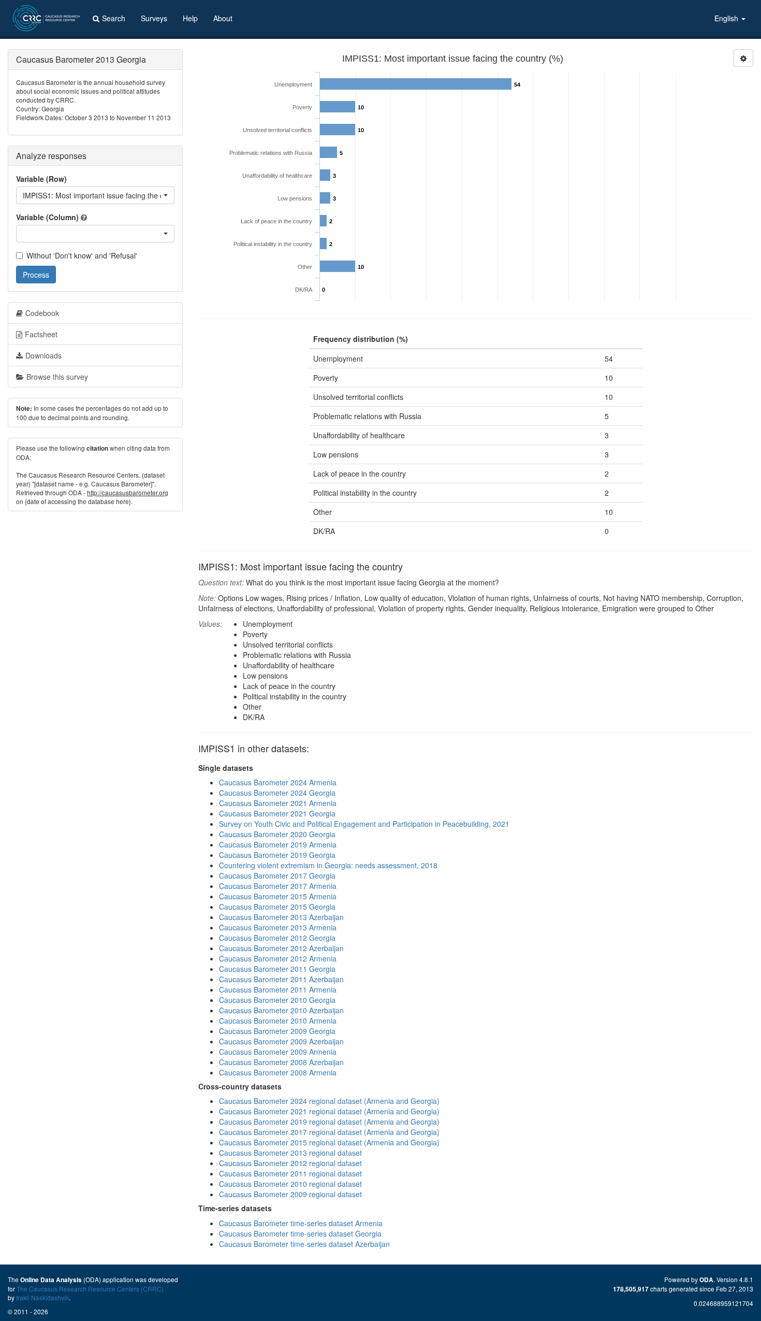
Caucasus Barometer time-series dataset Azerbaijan (304, 1244)
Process (36, 274)
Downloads (43, 355)
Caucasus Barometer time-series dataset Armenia (301, 1223)
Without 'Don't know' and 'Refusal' (81, 255)
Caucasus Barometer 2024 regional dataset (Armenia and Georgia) (329, 1101)
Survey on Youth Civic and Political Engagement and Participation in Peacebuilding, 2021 (364, 824)
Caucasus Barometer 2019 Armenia (277, 844)
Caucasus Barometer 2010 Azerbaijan (281, 1010)
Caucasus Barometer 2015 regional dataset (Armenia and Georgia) (329, 1142)
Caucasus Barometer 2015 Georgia (277, 906)
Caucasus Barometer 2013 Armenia (277, 927)
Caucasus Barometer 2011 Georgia (277, 969)
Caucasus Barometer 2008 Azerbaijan (281, 1062)
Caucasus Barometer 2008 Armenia (277, 1072)
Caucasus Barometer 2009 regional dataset (290, 1194)
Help (190, 18)
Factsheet (41, 334)
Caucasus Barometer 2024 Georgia (277, 792)
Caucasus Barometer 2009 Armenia (277, 1051)
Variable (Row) (41, 179)
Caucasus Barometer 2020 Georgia (277, 834)
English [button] (727, 18)
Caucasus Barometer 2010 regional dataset (290, 1184)
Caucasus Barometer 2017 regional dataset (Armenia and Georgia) (329, 1132)
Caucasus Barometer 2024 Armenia (277, 782)
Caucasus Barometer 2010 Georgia (277, 1000)
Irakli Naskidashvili (42, 1297)
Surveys (154, 18)
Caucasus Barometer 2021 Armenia (277, 803)
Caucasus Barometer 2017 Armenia (277, 886)
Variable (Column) (47, 217)
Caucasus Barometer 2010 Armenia (277, 1020)
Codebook (42, 313)
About (222, 18)
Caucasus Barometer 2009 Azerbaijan (281, 1041)
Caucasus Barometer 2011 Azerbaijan (281, 979)
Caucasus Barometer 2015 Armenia (277, 896)
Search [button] (113, 18)
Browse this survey (57, 376)
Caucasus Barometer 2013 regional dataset (290, 1152)
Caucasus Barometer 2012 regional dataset (290, 1163)
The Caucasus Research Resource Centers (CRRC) (90, 1288)
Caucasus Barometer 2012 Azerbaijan (281, 948)
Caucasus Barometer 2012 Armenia (277, 958)
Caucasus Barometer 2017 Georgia (277, 875)
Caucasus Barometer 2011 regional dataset (290, 1173)
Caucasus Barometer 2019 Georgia (277, 855)
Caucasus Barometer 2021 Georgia (277, 813)
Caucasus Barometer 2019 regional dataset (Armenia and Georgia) (329, 1121)
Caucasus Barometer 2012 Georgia (277, 937)
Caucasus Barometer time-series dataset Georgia (300, 1233)
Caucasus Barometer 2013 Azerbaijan (281, 917)
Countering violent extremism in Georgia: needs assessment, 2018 (328, 865)
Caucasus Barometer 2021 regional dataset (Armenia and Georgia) (329, 1111)
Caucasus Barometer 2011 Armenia (277, 989)
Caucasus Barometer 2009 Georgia (277, 1031)
